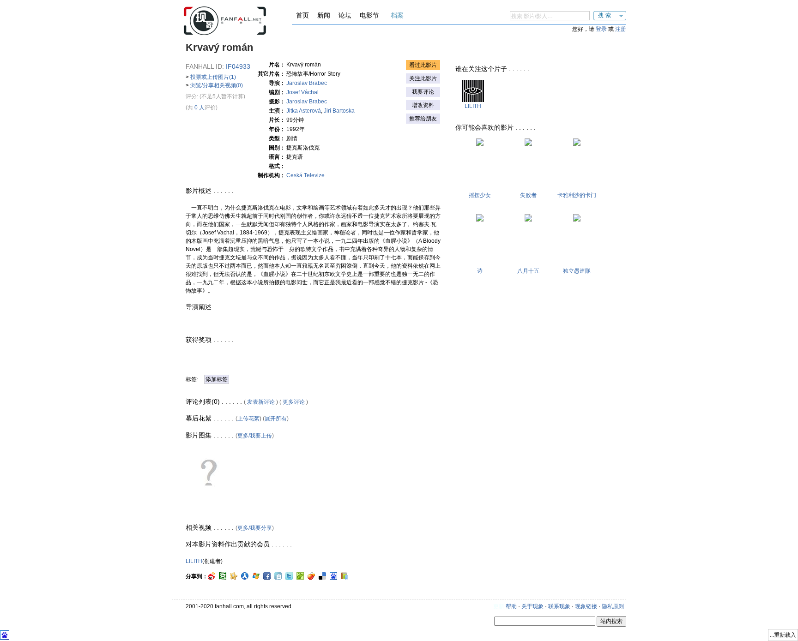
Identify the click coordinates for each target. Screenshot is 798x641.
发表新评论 (261, 402)
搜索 (605, 15)
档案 (397, 15)
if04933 (238, 66)
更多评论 (294, 402)
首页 (302, 15)
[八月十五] (528, 219)
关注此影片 (423, 78)
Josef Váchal (302, 92)
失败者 (528, 195)
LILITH (194, 561)
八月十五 (528, 271)
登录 (601, 29)
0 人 (199, 107)
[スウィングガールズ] (480, 144)
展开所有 (276, 418)
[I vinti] (528, 144)
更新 (498, 606)
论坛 (345, 15)
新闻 (323, 15)
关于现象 (532, 606)
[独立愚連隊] (576, 219)
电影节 (369, 15)
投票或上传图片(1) (213, 77)
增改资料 (423, 105)
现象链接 (586, 606)
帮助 (511, 606)
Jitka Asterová (303, 111)
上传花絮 (248, 418)
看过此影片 (423, 65)
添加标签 (217, 379)
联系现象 (559, 606)
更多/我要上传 (254, 435)
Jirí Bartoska (339, 111)
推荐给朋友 (423, 118)
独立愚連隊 (577, 271)
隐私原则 (613, 606)
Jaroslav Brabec (306, 83)
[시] (480, 219)
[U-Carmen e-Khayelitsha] (576, 144)
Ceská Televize (305, 175)
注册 (620, 29)
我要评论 (423, 92)
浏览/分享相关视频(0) (216, 85)
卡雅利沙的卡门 (576, 195)
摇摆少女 (480, 195)
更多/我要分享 (254, 528)
